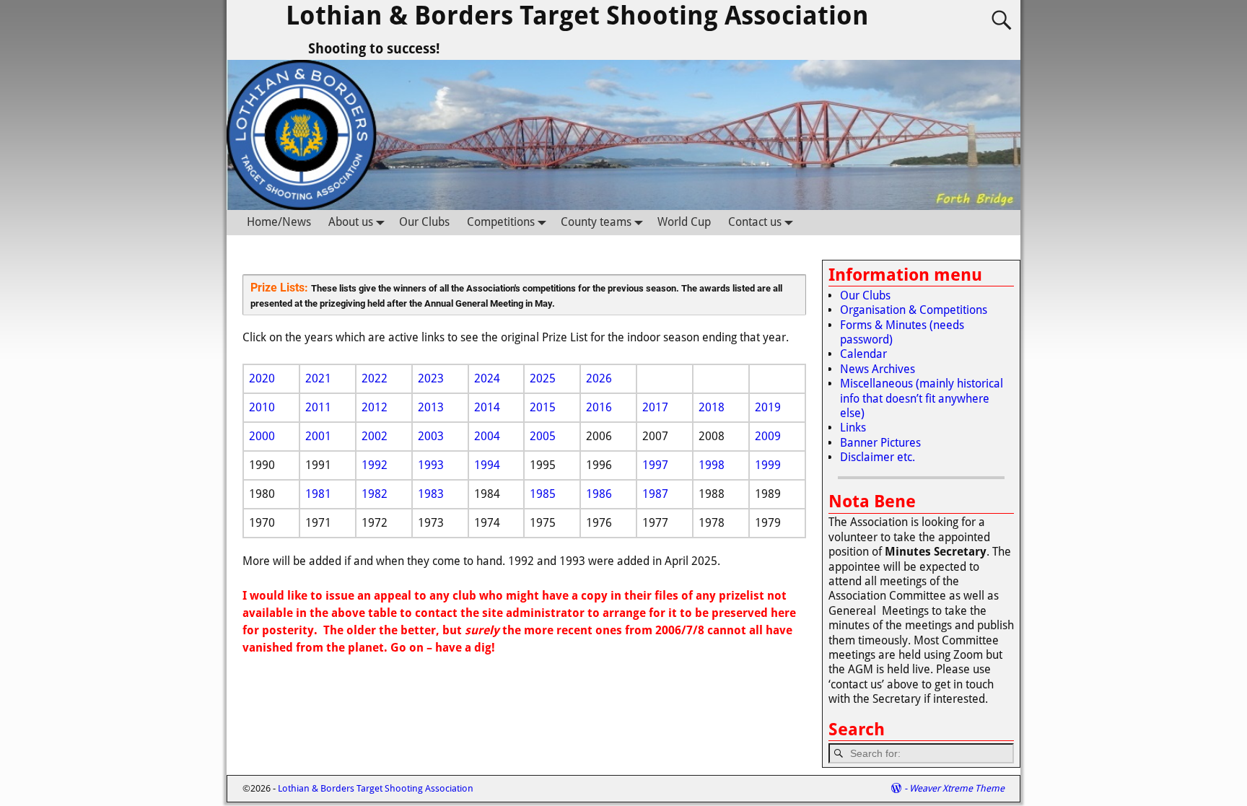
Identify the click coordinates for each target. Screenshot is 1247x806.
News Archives (877, 369)
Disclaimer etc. (877, 457)
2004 (487, 436)
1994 (487, 465)
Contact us (755, 222)
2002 (375, 436)
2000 (262, 436)
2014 (487, 407)
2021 (318, 378)
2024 (487, 378)
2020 (262, 378)
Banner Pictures (880, 443)
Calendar (863, 354)
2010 (262, 407)
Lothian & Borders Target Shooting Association (577, 15)
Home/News (279, 222)
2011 (318, 407)
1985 (543, 494)
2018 (712, 407)
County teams (596, 222)
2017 (655, 407)
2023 (431, 378)
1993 (431, 465)
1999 (768, 465)
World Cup (684, 222)
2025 (543, 378)
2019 (768, 407)
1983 (431, 494)
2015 (543, 407)
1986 (599, 494)
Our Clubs (424, 222)
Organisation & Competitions (913, 310)
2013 (431, 407)
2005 (543, 436)
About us (350, 222)
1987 (655, 494)
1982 (375, 494)
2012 (375, 407)
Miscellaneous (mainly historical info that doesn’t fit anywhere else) (921, 398)
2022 (375, 378)
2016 (599, 407)
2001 (318, 436)
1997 (655, 465)
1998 (712, 465)
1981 (318, 494)
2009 (768, 436)
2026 (599, 378)
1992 (375, 465)
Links (853, 427)
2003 (431, 436)
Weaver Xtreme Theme (957, 788)
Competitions (501, 222)
